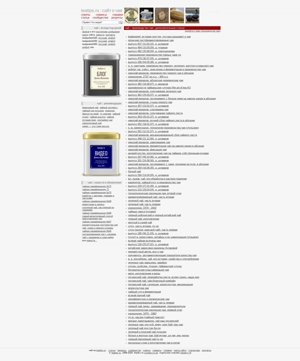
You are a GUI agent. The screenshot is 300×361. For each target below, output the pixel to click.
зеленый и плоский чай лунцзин (147, 331)
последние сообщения (108, 31)
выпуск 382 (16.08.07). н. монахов (148, 83)
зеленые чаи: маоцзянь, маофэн (147, 262)
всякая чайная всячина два (144, 240)
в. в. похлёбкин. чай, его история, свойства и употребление (163, 258)
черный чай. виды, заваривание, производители (156, 306)
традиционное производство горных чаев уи (154, 54)
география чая (104, 120)
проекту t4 (185, 352)
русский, (102, 38)
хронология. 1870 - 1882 (142, 313)
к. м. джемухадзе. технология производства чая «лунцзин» (163, 127)
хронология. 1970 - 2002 (142, 207)
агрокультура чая (138, 288)
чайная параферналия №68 (96, 213)
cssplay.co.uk (151, 352)
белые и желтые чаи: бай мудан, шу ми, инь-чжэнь (158, 335)
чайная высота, (98, 117)
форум (85, 31)
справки (117, 14)
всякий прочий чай (139, 295)
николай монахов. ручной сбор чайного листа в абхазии (161, 120)
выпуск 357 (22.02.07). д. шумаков (148, 105)
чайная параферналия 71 (95, 189)
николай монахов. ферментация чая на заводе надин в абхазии (166, 145)
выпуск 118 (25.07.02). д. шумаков (148, 244)
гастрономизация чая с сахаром (99, 234)
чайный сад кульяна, (93, 110)
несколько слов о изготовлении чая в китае (154, 342)
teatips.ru (101, 350)
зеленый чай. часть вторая (144, 200)
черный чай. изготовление (143, 218)
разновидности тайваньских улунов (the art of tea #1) (159, 87)
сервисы (101, 14)
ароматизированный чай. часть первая (151, 302)
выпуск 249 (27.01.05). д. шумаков (148, 185)
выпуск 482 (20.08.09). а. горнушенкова (151, 51)
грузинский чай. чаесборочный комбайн (152, 280)
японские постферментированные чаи (151, 40)
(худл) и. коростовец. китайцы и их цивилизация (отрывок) (163, 237)
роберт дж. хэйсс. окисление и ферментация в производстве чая (167, 69)
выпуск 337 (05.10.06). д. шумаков (148, 156)
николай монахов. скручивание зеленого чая (154, 91)
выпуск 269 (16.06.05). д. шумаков (148, 167)
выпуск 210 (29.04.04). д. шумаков (148, 189)
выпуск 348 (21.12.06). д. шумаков (148, 138)
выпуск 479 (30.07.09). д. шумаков (148, 58)
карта (85, 34)
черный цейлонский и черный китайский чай (154, 215)
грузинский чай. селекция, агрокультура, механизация (160, 284)
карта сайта (180, 350)
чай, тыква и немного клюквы (97, 228)
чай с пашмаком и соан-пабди (98, 237)
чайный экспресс (109, 107)
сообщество (100, 17)
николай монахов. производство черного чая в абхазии (161, 73)
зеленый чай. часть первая (144, 204)
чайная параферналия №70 (96, 192)
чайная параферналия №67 (96, 221)
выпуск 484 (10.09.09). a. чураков (148, 47)
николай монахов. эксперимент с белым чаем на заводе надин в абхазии (172, 98)
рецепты (117, 17)
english (111, 38)
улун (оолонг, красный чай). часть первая (152, 229)
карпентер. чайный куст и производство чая (154, 182)
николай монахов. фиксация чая (147, 149)
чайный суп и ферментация (144, 291)
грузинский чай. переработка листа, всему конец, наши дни (163, 277)
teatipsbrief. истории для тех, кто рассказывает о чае (159, 36)
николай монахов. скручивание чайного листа (155, 113)
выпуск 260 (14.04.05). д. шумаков (148, 175)
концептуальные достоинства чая (100, 225)
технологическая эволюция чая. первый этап (155, 309)
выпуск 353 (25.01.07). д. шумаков (148, 116)
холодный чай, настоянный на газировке (98, 208)
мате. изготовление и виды (144, 273)
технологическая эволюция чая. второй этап (154, 193)
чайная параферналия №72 (96, 186)
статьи (85, 17)
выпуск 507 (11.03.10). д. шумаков (148, 43)
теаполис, (110, 110)
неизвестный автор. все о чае (146, 251)
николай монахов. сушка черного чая (150, 102)
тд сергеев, (106, 113)
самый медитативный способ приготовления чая (97, 217)
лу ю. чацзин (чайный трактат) (146, 317)
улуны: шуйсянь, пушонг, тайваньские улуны (155, 266)
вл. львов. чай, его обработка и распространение (157, 178)
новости (100, 34)
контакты (110, 34)
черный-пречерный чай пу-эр (145, 339)
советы (85, 14)
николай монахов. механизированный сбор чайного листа (162, 134)
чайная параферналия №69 (96, 201)
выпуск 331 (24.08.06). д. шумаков (148, 160)
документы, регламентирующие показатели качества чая (162, 255)
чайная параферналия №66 (96, 231)
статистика (194, 350)
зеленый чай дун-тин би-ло (144, 328)
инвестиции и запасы (93, 204)
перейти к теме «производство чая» (203, 31)
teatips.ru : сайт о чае (101, 10)
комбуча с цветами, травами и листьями (98, 196)
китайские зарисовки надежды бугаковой (152, 247)
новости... (92, 240)
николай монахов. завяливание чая (149, 142)
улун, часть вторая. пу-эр (143, 226)
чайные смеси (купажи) (142, 211)
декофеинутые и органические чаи (148, 298)
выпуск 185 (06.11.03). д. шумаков (148, 233)
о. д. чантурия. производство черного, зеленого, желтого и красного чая (171, 65)
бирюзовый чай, (90, 107)
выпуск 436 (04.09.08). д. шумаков (148, 62)
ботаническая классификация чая (148, 269)
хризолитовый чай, (92, 123)
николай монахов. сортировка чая (148, 109)
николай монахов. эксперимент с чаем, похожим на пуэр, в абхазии (168, 164)
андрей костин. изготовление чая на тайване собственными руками (168, 153)
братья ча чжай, (90, 113)
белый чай (134, 171)
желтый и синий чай (140, 222)
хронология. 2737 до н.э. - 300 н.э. (148, 76)
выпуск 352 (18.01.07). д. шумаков (148, 124)
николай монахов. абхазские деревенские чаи (155, 80)
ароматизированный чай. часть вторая (151, 196)
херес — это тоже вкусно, (96, 126)
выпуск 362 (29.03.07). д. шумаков (148, 94)
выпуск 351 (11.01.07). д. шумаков (148, 131)
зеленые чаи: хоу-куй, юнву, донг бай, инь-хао (155, 324)
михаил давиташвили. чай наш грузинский (153, 320)
